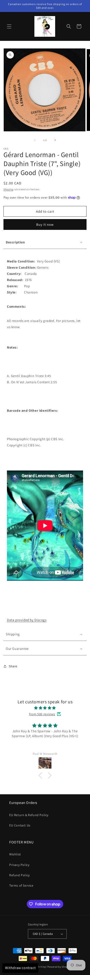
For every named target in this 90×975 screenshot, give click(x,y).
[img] (45, 708)
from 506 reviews (42, 714)
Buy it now (45, 224)
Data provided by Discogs (26, 620)
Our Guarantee (17, 648)
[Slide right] (55, 140)
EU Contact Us (19, 825)
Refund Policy (19, 875)
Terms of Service (21, 885)
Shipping (8, 189)
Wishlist (15, 854)
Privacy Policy (19, 865)
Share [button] (13, 666)
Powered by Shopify (59, 966)
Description (15, 242)
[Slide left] (35, 140)
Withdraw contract (20, 967)
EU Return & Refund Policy (28, 815)
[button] (9, 26)
